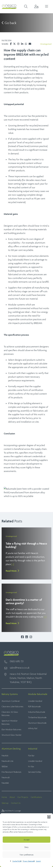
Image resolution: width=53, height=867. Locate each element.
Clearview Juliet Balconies (12, 706)
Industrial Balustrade (36, 712)
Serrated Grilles (34, 772)
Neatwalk (6, 777)
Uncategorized (45, 44)
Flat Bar (31, 755)
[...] (12, 564)
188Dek (5, 766)
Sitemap (5, 803)
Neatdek (5, 783)
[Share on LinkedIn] (22, 44)
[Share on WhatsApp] (26, 44)
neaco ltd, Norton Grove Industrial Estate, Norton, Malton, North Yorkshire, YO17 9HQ (28, 678)
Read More (11, 570)
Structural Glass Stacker (11, 735)
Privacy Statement (29, 861)
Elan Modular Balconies (11, 729)
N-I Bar (31, 766)
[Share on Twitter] (14, 44)
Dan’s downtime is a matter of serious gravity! (24, 601)
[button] (49, 816)
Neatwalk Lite (7, 761)
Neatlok (5, 755)
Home (4, 797)
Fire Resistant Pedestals (11, 772)
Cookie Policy (17, 861)
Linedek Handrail (35, 701)
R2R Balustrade (34, 706)
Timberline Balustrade (37, 717)
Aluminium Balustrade (37, 723)
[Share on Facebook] (11, 44)
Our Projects (22, 797)
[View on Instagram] (18, 44)
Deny (26, 847)
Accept (26, 839)
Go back (10, 23)
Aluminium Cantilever (11, 701)
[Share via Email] (30, 44)
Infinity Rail (32, 728)
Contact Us (16, 803)
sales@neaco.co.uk (19, 667)
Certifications (36, 797)
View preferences (26, 854)
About (12, 797)
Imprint (38, 861)
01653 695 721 (17, 661)
